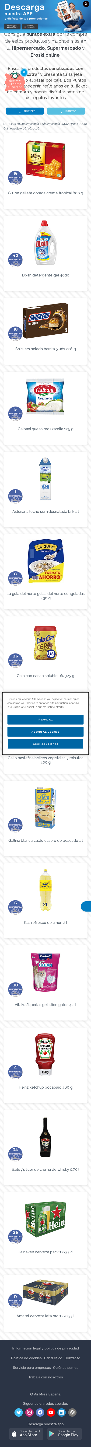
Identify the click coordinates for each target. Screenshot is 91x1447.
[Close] (85, 6)
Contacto (72, 1358)
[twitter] (18, 1412)
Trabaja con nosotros (45, 1377)
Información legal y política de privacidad (45, 1348)
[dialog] (45, 723)
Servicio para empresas (32, 1367)
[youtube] (51, 1412)
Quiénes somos (65, 1367)
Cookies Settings (45, 743)
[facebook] (40, 1412)
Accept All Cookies (45, 731)
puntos (70, 111)
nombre (29, 111)
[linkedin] (61, 1412)
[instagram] (29, 1412)
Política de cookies (26, 1358)
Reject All (45, 719)
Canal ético (53, 1358)
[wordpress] (72, 1412)
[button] (26, 1434)
